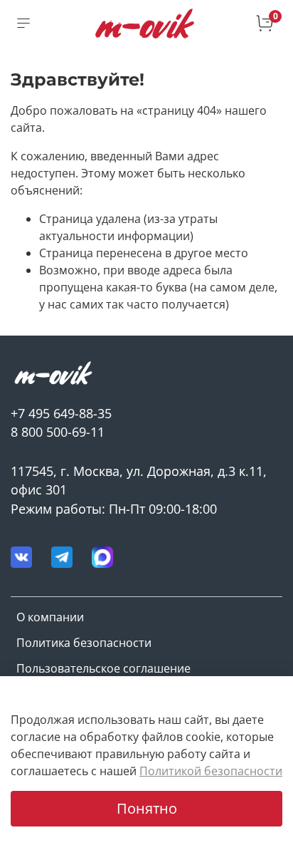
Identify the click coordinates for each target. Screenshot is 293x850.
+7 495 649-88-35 (61, 413)
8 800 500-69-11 (58, 431)
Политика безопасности (83, 643)
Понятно (147, 808)
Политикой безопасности (210, 771)
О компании (50, 617)
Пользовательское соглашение (103, 668)
